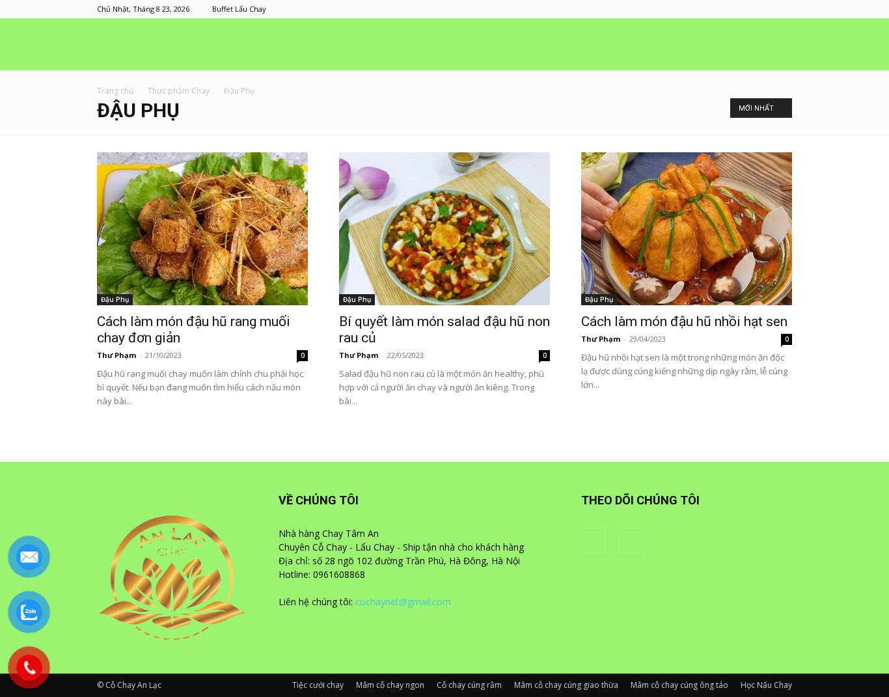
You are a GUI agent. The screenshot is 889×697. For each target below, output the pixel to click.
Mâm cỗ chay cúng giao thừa (566, 684)
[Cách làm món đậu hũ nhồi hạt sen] (686, 228)
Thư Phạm (116, 355)
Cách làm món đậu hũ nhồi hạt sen (684, 321)
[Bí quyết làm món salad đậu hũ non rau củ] (444, 228)
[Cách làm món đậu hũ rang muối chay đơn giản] (202, 228)
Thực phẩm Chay (179, 90)
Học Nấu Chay (766, 684)
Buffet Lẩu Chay (239, 9)
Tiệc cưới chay (318, 684)
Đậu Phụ (115, 299)
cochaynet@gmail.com (403, 601)
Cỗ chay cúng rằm (469, 684)
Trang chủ (115, 90)
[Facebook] (761, 9)
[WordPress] (782, 9)
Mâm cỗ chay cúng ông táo (679, 684)
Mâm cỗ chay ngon (390, 684)
